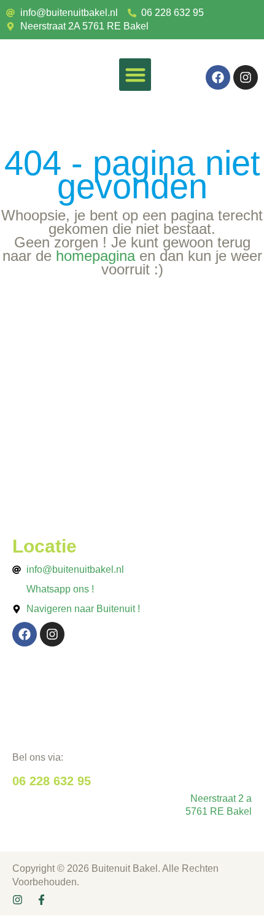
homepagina (95, 255)
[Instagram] (245, 77)
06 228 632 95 (51, 781)
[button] (135, 74)
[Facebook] (218, 77)
